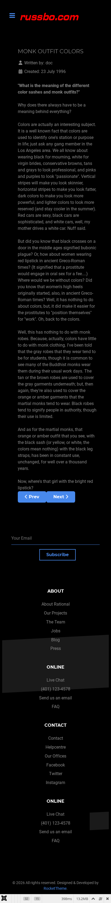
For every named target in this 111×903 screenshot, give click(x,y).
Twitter (55, 773)
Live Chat (55, 680)
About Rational (55, 604)
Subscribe (57, 554)
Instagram (55, 782)
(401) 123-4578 (55, 689)
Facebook (55, 765)
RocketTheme (55, 888)
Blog (55, 639)
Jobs (55, 630)
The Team (55, 622)
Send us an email (55, 698)
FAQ (56, 706)
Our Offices (55, 756)
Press (55, 648)
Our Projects (55, 613)
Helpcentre (56, 747)
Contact (55, 738)
